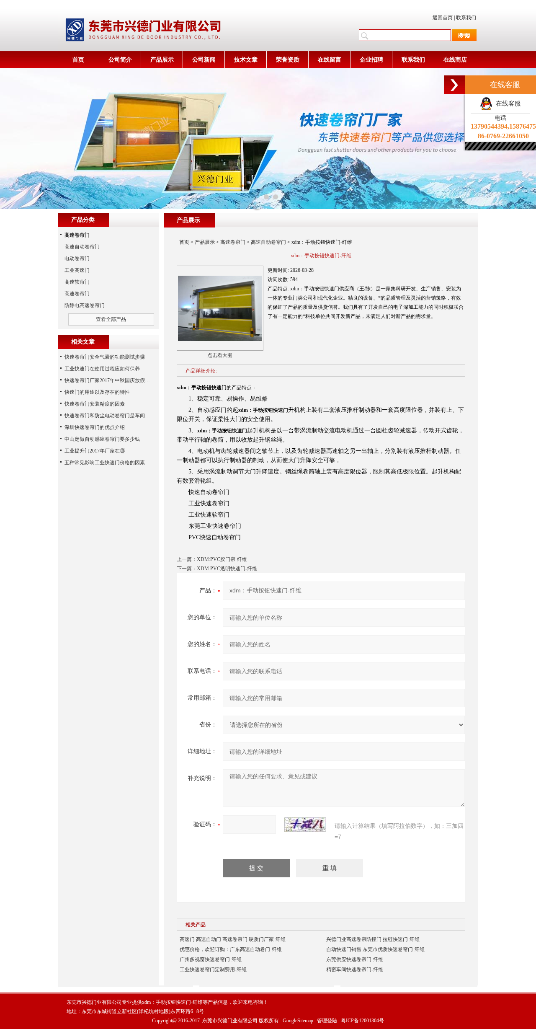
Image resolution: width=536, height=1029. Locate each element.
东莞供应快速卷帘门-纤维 (354, 959)
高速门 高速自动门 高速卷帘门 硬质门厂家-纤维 (233, 939)
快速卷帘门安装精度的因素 (94, 404)
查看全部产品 (111, 319)
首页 (78, 60)
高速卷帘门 (232, 242)
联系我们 (466, 18)
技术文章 (246, 60)
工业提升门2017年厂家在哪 (94, 451)
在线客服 (506, 103)
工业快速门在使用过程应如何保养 (102, 369)
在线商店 (455, 60)
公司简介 (120, 60)
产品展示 (162, 60)
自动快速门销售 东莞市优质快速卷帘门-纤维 (375, 949)
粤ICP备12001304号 (362, 1021)
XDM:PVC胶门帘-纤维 (222, 559)
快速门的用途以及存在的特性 (97, 392)
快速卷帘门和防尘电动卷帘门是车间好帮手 (112, 416)
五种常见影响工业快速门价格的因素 (104, 462)
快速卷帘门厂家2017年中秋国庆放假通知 (109, 380)
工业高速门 (77, 270)
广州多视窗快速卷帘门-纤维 (211, 959)
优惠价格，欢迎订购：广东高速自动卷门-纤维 (231, 949)
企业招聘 (371, 60)
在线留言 (329, 60)
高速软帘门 (77, 282)
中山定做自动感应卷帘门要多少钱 (102, 439)
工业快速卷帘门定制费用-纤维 (213, 969)
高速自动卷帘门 (268, 242)
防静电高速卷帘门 (84, 305)
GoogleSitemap (298, 1021)
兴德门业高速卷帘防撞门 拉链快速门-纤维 (373, 939)
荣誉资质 (287, 60)
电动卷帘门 (77, 258)
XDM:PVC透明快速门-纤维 (227, 568)
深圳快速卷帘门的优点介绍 (94, 427)
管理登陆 (327, 1021)
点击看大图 (219, 355)
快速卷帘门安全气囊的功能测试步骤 (104, 357)
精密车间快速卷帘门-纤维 (354, 969)
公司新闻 (204, 60)
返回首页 (443, 18)
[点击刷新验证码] (305, 824)
